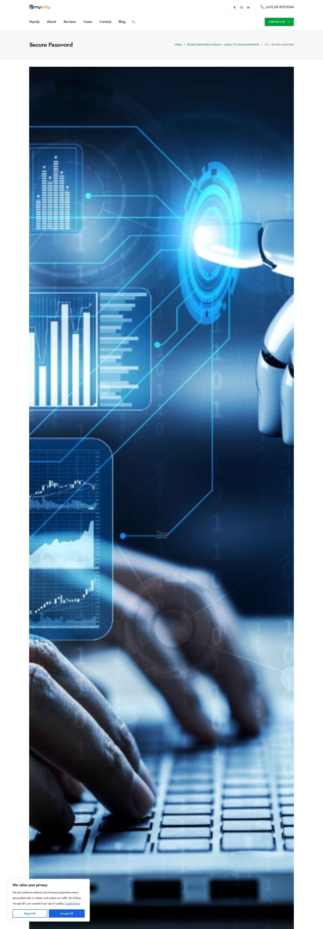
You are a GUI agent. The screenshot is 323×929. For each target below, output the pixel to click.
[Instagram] (241, 7)
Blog (122, 21)
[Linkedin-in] (248, 7)
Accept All (67, 913)
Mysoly (34, 21)
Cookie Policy (72, 903)
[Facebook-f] (234, 7)
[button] (134, 22)
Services (70, 21)
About (51, 21)
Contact (105, 21)
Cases (87, 21)
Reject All (30, 913)
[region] (48, 900)
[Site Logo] (39, 7)
